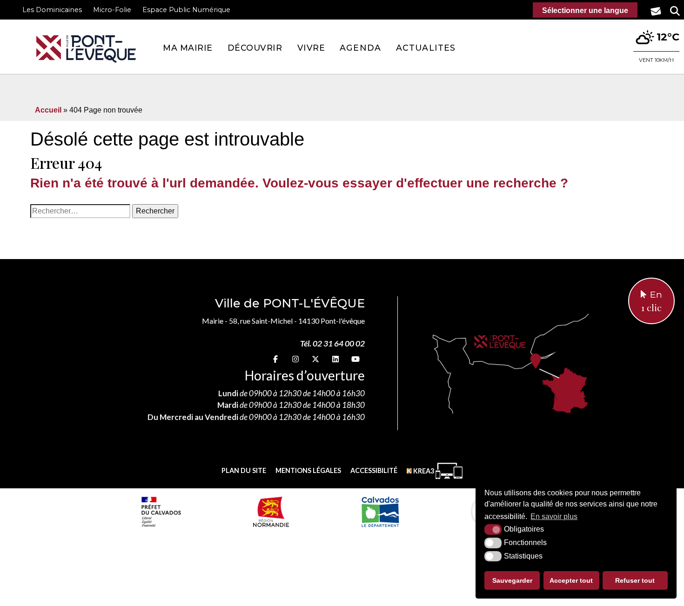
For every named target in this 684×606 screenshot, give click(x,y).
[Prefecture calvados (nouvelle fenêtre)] (161, 511)
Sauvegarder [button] (512, 580)
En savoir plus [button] (553, 516)
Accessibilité (373, 470)
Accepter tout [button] (571, 580)
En (651, 301)
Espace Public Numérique (186, 10)
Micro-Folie (112, 10)
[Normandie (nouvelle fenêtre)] (271, 511)
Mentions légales (308, 470)
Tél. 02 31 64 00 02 (332, 343)
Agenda (360, 48)
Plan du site (243, 470)
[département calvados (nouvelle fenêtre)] (380, 511)
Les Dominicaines (52, 10)
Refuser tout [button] (635, 580)
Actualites (426, 48)
